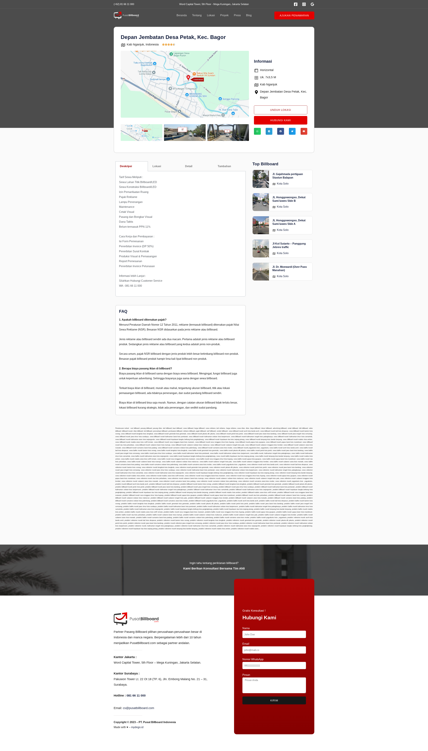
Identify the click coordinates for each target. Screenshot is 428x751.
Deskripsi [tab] (126, 166)
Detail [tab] (188, 166)
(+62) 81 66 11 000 (124, 4)
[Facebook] (296, 4)
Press (237, 15)
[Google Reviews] (312, 4)
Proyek (224, 15)
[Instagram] (304, 4)
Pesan (246, 674)
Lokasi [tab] (156, 166)
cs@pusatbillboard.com (138, 708)
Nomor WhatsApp (252, 659)
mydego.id (137, 727)
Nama (246, 628)
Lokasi (211, 15)
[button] (294, 15)
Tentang (197, 15)
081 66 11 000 (136, 695)
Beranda (182, 15)
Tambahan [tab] (224, 166)
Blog (249, 15)
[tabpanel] (180, 234)
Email (245, 643)
